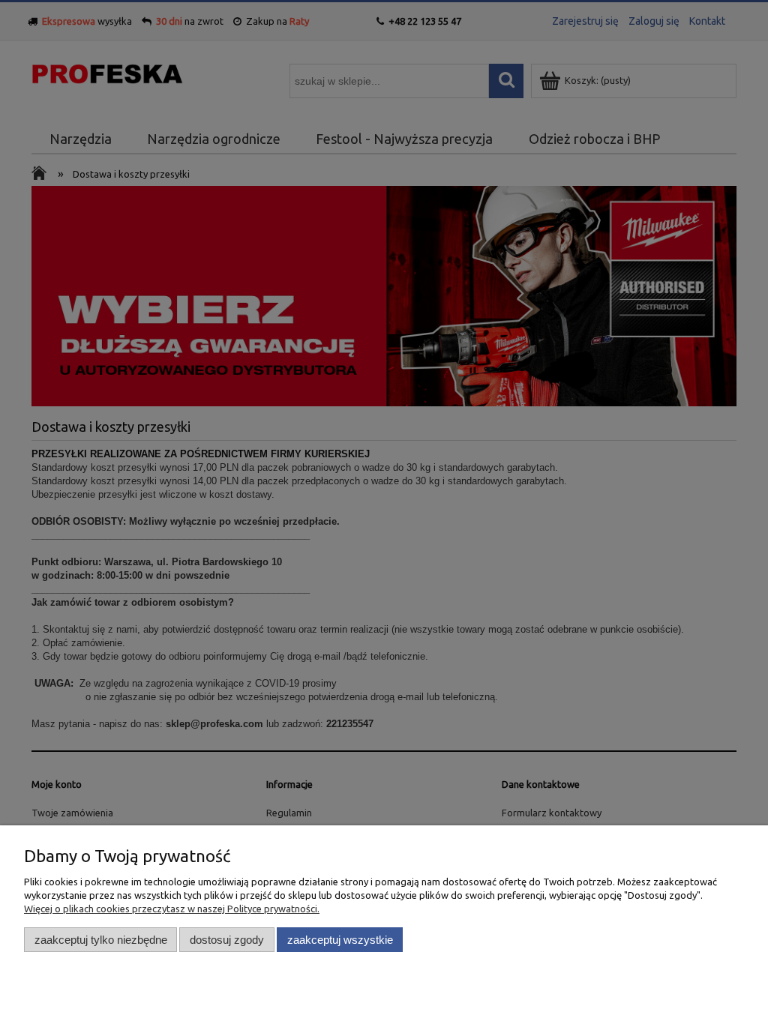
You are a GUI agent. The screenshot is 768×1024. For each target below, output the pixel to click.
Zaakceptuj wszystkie (340, 939)
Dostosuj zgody (227, 939)
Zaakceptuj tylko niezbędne (100, 939)
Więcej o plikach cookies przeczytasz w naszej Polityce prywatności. (172, 908)
